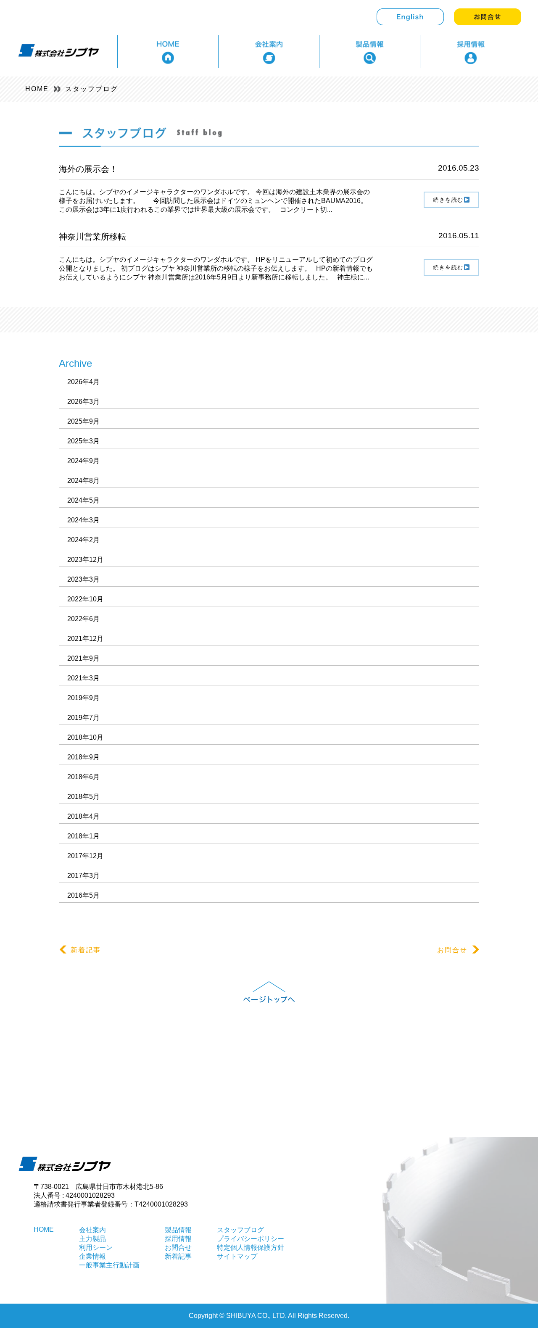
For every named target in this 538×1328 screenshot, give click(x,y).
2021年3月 (83, 678)
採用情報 (178, 1238)
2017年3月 (83, 875)
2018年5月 (83, 796)
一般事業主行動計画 (109, 1265)
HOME (37, 88)
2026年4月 (83, 381)
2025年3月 (83, 441)
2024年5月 (83, 500)
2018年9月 (83, 757)
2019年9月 (83, 697)
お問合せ (452, 950)
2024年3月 (83, 520)
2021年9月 (83, 658)
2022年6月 (83, 618)
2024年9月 (83, 460)
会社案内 (92, 1229)
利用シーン (96, 1247)
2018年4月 (83, 816)
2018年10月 (85, 737)
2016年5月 (83, 895)
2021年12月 (85, 638)
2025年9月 (83, 421)
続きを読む (448, 200)
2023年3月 (83, 579)
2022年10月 (85, 599)
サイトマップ (237, 1256)
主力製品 (92, 1238)
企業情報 (92, 1256)
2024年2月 (83, 539)
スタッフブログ (91, 88)
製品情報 (178, 1229)
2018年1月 (83, 836)
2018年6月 (83, 776)
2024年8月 (83, 480)
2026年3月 (83, 401)
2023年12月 (85, 559)
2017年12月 (85, 855)
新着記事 (86, 950)
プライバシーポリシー (250, 1238)
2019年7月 (83, 717)
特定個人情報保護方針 (250, 1247)
